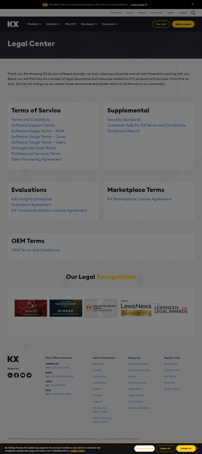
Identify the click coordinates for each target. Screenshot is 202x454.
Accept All (186, 448)
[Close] (196, 448)
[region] (101, 448)
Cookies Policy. (77, 450)
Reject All (165, 448)
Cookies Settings (144, 448)
